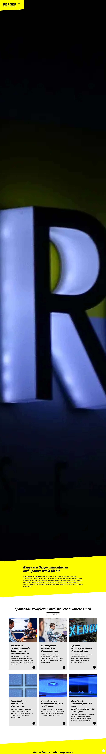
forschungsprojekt (53, 614)
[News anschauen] (33, 667)
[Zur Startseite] (9, 5)
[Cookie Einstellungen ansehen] (103, 750)
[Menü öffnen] (19, 5)
